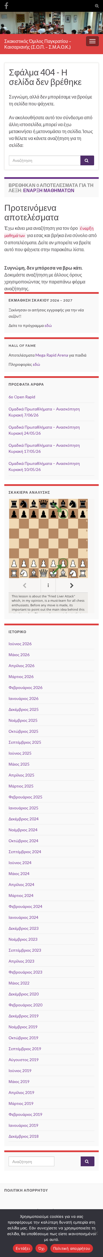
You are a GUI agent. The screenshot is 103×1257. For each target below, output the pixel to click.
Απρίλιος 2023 (21, 961)
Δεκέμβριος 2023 (24, 928)
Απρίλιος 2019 (21, 1092)
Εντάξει (23, 1248)
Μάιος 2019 (19, 1081)
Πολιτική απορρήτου (71, 1248)
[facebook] (6, 5)
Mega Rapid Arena (51, 355)
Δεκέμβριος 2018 (24, 1136)
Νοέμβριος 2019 (23, 1026)
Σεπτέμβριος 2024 (25, 851)
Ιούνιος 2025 (20, 753)
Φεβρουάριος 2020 (25, 1004)
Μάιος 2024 (19, 873)
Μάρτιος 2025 (21, 785)
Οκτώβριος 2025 (23, 731)
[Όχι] (96, 1233)
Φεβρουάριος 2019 (25, 1114)
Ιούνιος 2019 (20, 1070)
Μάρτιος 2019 (21, 1103)
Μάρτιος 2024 (21, 895)
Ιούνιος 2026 (20, 643)
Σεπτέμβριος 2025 (25, 742)
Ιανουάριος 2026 (23, 698)
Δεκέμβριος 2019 (24, 1015)
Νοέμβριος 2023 (23, 939)
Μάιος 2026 (19, 654)
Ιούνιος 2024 (20, 862)
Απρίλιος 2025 (21, 775)
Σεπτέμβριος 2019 (25, 1048)
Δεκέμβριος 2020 (24, 993)
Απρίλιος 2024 (21, 884)
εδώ (48, 325)
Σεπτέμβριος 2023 (25, 950)
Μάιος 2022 (19, 982)
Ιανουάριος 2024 (23, 917)
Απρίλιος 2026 (21, 665)
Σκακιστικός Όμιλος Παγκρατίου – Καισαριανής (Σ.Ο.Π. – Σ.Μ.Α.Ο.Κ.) (37, 44)
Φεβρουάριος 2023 (25, 972)
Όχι (41, 1248)
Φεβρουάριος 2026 (25, 687)
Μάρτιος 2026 (21, 676)
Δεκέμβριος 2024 (24, 818)
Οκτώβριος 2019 (23, 1037)
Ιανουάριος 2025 (23, 807)
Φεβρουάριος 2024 (25, 906)
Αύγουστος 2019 (24, 1059)
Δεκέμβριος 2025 (24, 709)
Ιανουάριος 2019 (23, 1125)
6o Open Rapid (22, 396)
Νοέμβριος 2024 (23, 829)
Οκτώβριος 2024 (23, 840)
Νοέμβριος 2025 (23, 720)
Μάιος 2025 (19, 764)
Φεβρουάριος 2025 (25, 796)
